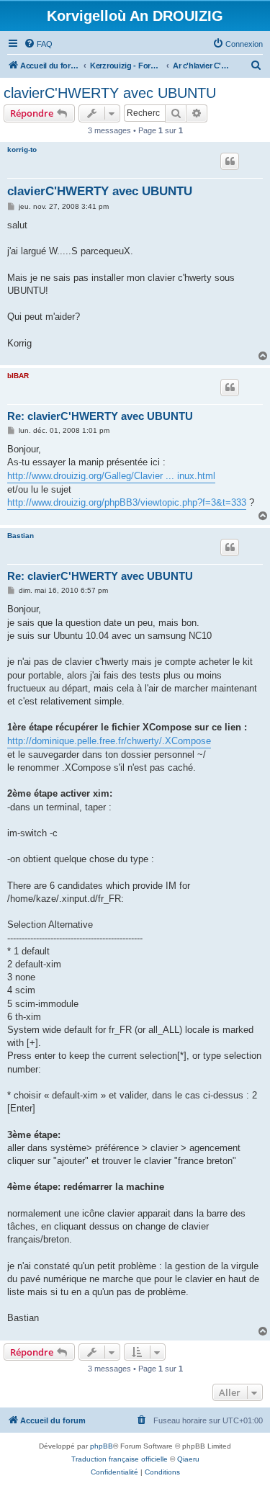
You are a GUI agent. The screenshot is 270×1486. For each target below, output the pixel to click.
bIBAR (18, 376)
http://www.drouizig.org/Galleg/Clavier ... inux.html (111, 475)
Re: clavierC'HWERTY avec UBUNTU (100, 416)
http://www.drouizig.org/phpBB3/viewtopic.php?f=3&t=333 (126, 502)
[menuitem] (38, 44)
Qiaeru (188, 1459)
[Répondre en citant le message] (229, 161)
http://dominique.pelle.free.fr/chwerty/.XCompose (109, 740)
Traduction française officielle (119, 1459)
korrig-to (22, 149)
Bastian (20, 536)
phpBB (101, 1446)
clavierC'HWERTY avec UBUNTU (110, 93)
